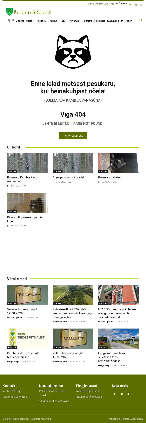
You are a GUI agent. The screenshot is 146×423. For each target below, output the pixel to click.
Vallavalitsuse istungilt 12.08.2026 (68, 355)
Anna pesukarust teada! (68, 177)
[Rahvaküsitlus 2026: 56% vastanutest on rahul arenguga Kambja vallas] (73, 295)
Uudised (12, 171)
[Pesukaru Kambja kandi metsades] (27, 163)
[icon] (9, 20)
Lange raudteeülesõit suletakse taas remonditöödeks (112, 357)
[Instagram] (135, 5)
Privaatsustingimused (88, 396)
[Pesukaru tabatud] (118, 163)
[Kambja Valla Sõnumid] (26, 12)
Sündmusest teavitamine (54, 401)
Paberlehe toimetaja (15, 396)
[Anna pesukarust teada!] (73, 163)
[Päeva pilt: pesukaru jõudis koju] (27, 203)
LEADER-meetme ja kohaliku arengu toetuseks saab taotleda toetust (117, 313)
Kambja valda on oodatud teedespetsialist (24, 355)
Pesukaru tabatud (110, 177)
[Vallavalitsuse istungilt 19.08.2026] (27, 295)
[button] (141, 20)
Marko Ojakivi (14, 317)
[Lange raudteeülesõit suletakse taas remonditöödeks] (118, 339)
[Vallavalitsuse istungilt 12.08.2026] (73, 339)
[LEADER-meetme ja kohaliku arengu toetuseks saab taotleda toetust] (118, 295)
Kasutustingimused (87, 391)
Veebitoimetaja (11, 391)
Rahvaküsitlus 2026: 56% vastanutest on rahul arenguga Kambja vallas (73, 313)
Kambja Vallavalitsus (132, 418)
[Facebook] (130, 5)
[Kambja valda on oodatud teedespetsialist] (27, 339)
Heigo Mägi (13, 361)
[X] (141, 5)
